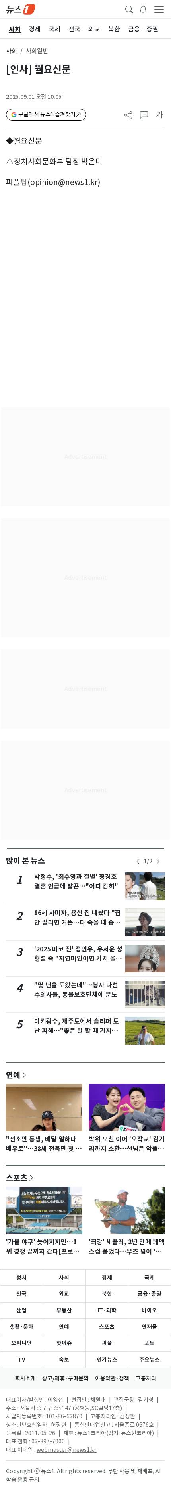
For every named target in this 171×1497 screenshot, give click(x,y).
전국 (21, 1293)
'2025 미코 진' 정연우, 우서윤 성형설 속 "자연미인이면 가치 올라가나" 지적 (78, 958)
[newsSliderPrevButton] (138, 861)
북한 (107, 1293)
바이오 (149, 1310)
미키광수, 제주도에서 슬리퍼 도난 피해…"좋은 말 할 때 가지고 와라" (76, 1031)
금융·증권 (149, 1293)
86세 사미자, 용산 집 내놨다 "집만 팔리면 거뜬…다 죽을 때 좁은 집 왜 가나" (77, 922)
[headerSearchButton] (129, 9)
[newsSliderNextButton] (157, 861)
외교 (64, 1293)
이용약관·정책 (112, 1378)
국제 (149, 1277)
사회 (11, 51)
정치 (21, 1277)
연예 (13, 1074)
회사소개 (25, 1378)
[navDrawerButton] (159, 9)
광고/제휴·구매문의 (65, 1378)
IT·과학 (107, 1310)
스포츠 (16, 1177)
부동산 (64, 1310)
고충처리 (146, 1378)
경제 (107, 1277)
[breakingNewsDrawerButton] (143, 9)
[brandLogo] (20, 9)
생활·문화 (21, 1326)
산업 (21, 1310)
